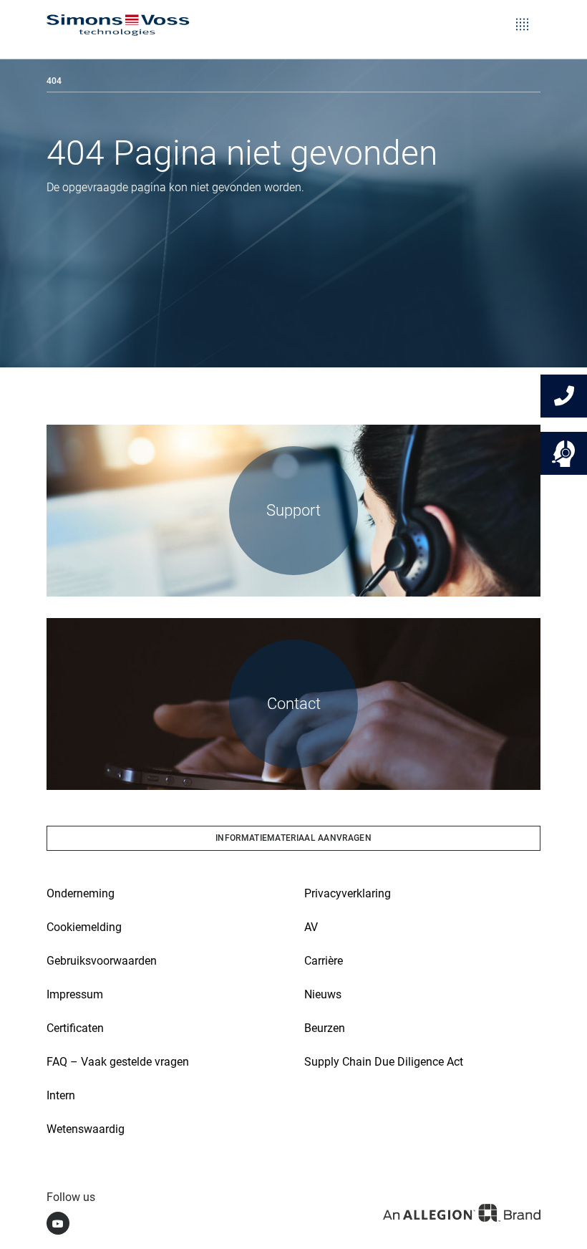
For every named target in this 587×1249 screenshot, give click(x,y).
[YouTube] (58, 1223)
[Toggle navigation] (522, 14)
